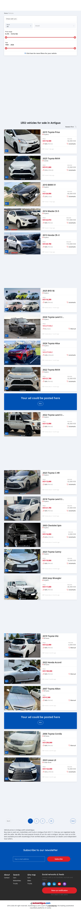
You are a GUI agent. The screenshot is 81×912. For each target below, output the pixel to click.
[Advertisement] (40, 74)
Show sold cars (11, 19)
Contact (6, 878)
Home (6, 13)
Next (73, 821)
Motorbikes (17, 881)
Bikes (29, 881)
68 (51, 821)
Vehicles (11, 13)
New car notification (59, 890)
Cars (14, 878)
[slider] (6, 37)
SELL (40, 404)
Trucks (15, 884)
